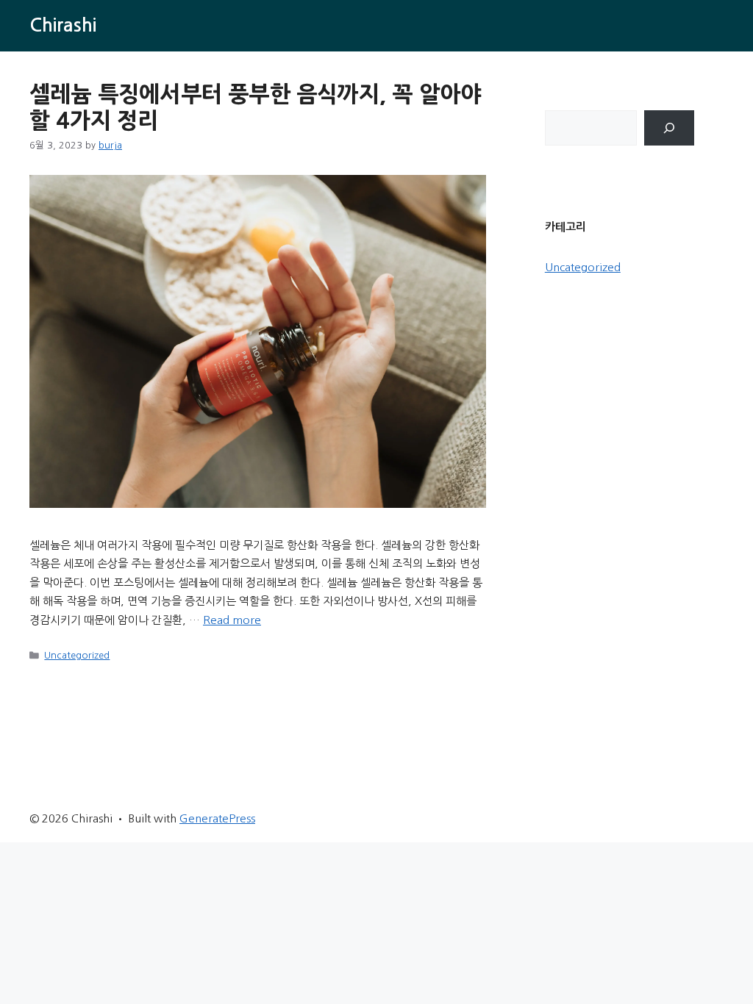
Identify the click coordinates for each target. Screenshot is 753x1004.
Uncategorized (77, 655)
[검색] (669, 128)
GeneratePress (217, 818)
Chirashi (62, 25)
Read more (232, 619)
